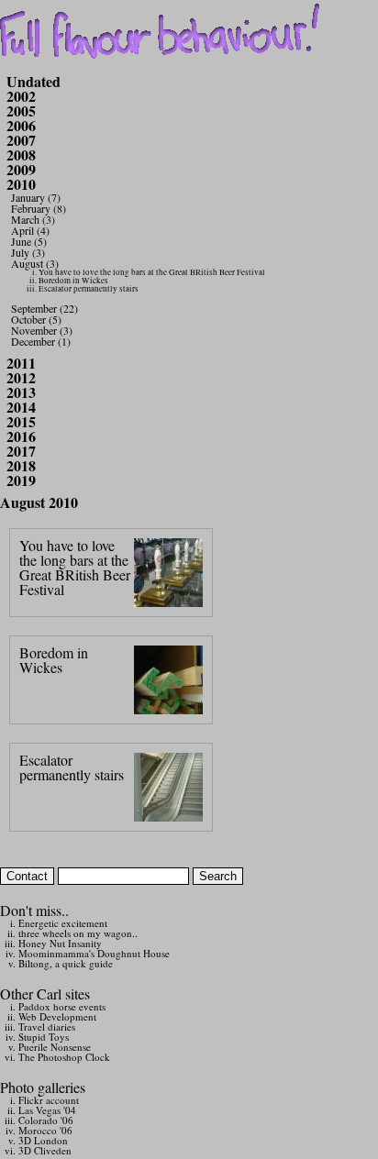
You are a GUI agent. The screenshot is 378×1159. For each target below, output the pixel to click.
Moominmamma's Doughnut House (94, 953)
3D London (43, 1140)
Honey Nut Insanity (60, 943)
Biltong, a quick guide (65, 963)
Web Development (57, 1016)
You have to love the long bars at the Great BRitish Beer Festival (152, 272)
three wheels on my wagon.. (78, 933)
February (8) (38, 208)
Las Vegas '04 (47, 1110)
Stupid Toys (43, 1036)
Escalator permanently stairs (89, 288)
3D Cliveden (45, 1150)
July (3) (28, 252)
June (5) (29, 241)
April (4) (30, 230)
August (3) (35, 263)
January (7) (36, 197)
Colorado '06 (45, 1120)
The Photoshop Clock (64, 1057)
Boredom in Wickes (73, 280)
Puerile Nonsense (54, 1047)
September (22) (44, 308)
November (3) (41, 330)
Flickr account (48, 1100)
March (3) (33, 219)
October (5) (36, 319)
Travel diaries (46, 1026)
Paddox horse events (62, 1006)
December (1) (41, 341)
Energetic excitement (62, 923)
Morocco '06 (45, 1130)
